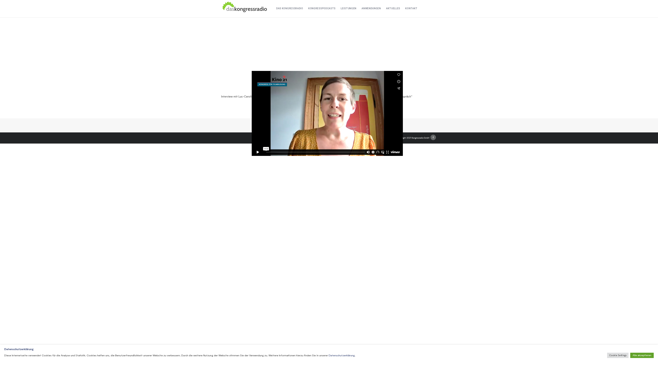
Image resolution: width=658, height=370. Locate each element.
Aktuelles (393, 8)
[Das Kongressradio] (245, 8)
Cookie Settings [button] (617, 355)
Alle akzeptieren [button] (642, 355)
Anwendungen (371, 8)
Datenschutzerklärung (342, 355)
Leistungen (348, 8)
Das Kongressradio (289, 8)
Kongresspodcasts (322, 8)
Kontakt (411, 8)
